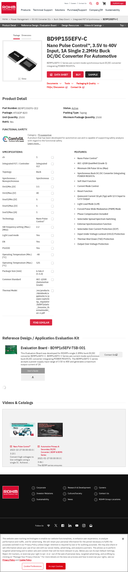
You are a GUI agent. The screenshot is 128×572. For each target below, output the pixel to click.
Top (122, 25)
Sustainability (43, 499)
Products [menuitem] (25, 9)
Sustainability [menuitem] (112, 9)
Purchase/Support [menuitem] (77, 9)
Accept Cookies (56, 566)
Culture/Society (75, 493)
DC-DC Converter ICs (41, 19)
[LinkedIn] (70, 525)
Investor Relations (45, 493)
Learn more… (34, 143)
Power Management (20, 19)
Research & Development (79, 487)
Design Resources (70, 25)
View (24, 78)
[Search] (91, 3)
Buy (78, 74)
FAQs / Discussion (56, 87)
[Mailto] (91, 525)
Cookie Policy (25, 559)
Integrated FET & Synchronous (86, 19)
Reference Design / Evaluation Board (39, 25)
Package (16, 35)
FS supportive (45, 134)
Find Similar (41, 322)
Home (5, 19)
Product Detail (9, 25)
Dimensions (26, 35)
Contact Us (82, 3)
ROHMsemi (56, 525)
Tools (67, 83)
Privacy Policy (8, 559)
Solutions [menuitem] (60, 9)
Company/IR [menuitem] (96, 9)
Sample (92, 74)
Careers (73, 3)
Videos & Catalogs (93, 25)
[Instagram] (84, 525)
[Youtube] (77, 525)
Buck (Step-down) (62, 19)
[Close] (123, 538)
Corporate (41, 487)
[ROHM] (8, 8)
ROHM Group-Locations (109, 499)
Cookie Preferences (33, 566)
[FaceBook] (63, 525)
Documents (53, 83)
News (66, 3)
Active (75, 108)
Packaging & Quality (86, 83)
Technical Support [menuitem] (42, 9)
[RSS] (49, 525)
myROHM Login (118, 3)
